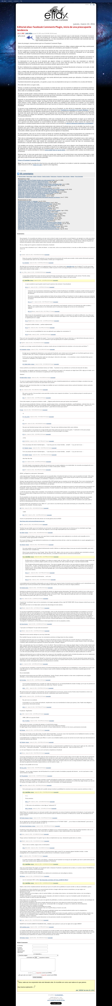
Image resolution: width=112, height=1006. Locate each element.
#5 (20, 377)
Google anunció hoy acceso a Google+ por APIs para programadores (36, 214)
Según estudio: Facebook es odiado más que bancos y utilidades (35, 207)
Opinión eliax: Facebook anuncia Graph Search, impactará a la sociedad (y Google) (39, 223)
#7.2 (24, 423)
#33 (21, 834)
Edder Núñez (28, 364)
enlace (31, 280)
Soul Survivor (25, 624)
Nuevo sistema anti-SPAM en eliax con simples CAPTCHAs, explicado (36, 225)
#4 (20, 349)
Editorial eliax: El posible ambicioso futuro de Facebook (32, 221)
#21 (21, 714)
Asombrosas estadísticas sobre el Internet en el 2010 (32, 196)
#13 (21, 587)
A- (91, 4)
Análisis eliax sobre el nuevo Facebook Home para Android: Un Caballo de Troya (39, 226)
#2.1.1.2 (30, 311)
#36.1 (24, 883)
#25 (21, 753)
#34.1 (24, 848)
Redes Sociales (66, 176)
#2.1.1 (26, 287)
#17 (21, 630)
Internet (34, 176)
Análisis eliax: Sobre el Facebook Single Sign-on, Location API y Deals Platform (38, 192)
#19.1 (24, 688)
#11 (20, 532)
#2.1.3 (26, 327)
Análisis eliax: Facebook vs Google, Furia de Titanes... (32, 194)
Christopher (23, 349)
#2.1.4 (26, 334)
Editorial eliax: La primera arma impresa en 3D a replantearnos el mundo (37, 227)
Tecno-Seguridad (79, 176)
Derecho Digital (22, 176)
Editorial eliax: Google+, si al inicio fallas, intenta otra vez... (33, 209)
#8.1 (24, 515)
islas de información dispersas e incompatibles (79, 123)
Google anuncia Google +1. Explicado (28, 201)
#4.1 (24, 364)
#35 (21, 856)
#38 (21, 927)
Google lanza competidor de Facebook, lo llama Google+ (33, 206)
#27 (21, 776)
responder (47, 254)
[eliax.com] (56, 13)
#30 (21, 826)
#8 (20, 508)
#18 (21, 664)
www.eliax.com (70, 266)
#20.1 (24, 707)
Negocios (39, 176)
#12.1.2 (27, 572)
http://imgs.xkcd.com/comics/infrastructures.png (32, 521)
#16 (21, 624)
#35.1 (24, 864)
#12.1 (24, 556)
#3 (20, 342)
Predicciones (53, 176)
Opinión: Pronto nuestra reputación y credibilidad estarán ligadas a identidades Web (40, 184)
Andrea (23, 937)
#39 (21, 937)
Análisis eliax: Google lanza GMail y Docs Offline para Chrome (34, 211)
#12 (21, 544)
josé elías (28, 33)
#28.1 (24, 792)
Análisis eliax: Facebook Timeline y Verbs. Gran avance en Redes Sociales (37, 215)
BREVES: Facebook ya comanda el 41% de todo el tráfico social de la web (37, 185)
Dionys (23, 876)
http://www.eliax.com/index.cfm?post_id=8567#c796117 (54, 880)
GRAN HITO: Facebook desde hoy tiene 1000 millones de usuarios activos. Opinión (39, 222)
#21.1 (24, 720)
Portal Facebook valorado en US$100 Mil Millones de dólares (34, 202)
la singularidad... (59, 995)
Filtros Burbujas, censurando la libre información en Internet (33, 205)
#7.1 (24, 416)
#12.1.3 (27, 579)
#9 (20, 524)
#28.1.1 (27, 801)
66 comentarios (26, 173)
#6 (20, 389)
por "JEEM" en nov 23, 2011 (85, 990)
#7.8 (24, 469)
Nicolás (30, 808)
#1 (20, 254)
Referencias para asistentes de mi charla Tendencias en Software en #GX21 (38, 213)
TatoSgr (26, 448)
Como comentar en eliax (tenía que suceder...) (30, 186)
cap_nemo (27, 416)
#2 (20, 272)
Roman (23, 730)
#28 (21, 785)
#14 (21, 598)
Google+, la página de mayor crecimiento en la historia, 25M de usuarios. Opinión (39, 210)
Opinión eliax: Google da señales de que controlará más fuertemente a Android (38, 229)
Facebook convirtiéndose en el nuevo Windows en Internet (33, 182)
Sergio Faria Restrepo (27, 826)
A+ (94, 4)
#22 (21, 730)
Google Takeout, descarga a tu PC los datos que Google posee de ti (35, 217)
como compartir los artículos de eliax (56, 1000)
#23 (21, 742)
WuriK (23, 532)
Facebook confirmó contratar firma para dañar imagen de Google (35, 204)
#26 (21, 767)
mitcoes (23, 544)
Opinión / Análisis (46, 176)
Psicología (59, 176)
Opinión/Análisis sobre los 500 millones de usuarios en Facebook (35, 188)
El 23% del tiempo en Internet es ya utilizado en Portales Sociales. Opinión (37, 190)
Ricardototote (25, 776)
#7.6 (24, 454)
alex (22, 410)
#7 (20, 410)
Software (72, 176)
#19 (21, 680)
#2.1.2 (26, 320)
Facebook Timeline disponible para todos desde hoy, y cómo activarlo (36, 218)
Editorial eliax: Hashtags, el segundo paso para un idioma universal (35, 219)
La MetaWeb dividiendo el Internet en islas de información (33, 181)
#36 (21, 876)
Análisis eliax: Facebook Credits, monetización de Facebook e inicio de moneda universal (41, 189)
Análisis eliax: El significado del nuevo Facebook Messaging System (35, 193)
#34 (21, 841)
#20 (21, 696)
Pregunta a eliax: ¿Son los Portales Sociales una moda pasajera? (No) (36, 180)
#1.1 (24, 262)
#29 (21, 818)
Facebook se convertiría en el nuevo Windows (74, 110)
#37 (21, 920)
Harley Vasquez (25, 818)
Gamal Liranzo (25, 587)
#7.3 (24, 434)
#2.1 (24, 280)
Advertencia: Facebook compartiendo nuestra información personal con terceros (39, 197)
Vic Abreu (24, 680)
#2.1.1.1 (30, 302)
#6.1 (24, 397)
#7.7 (24, 461)
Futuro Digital (29, 176)
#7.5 (24, 448)
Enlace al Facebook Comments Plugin (29, 160)
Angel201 (27, 262)
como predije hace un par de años (55, 150)
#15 (21, 608)
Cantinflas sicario (26, 927)
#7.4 (24, 441)
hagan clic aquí (37, 164)
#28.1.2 (27, 808)
